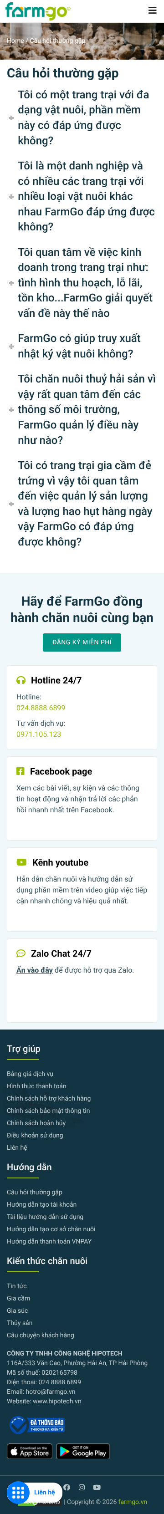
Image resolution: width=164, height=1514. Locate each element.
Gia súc (17, 1311)
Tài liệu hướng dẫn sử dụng (45, 1217)
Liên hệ (17, 1148)
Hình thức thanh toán (37, 1086)
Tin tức (17, 1286)
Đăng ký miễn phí (82, 642)
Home (15, 41)
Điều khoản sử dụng (35, 1135)
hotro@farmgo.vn (51, 1392)
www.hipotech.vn (57, 1401)
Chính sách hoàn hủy (36, 1123)
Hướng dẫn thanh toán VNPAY (49, 1241)
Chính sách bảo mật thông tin (48, 1111)
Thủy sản (19, 1323)
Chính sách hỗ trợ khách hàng (49, 1098)
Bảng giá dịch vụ (30, 1074)
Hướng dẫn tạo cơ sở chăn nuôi (51, 1229)
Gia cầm (18, 1298)
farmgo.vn (133, 1502)
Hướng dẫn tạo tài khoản (42, 1204)
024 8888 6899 (59, 1382)
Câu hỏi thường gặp (34, 1192)
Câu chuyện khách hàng (40, 1335)
